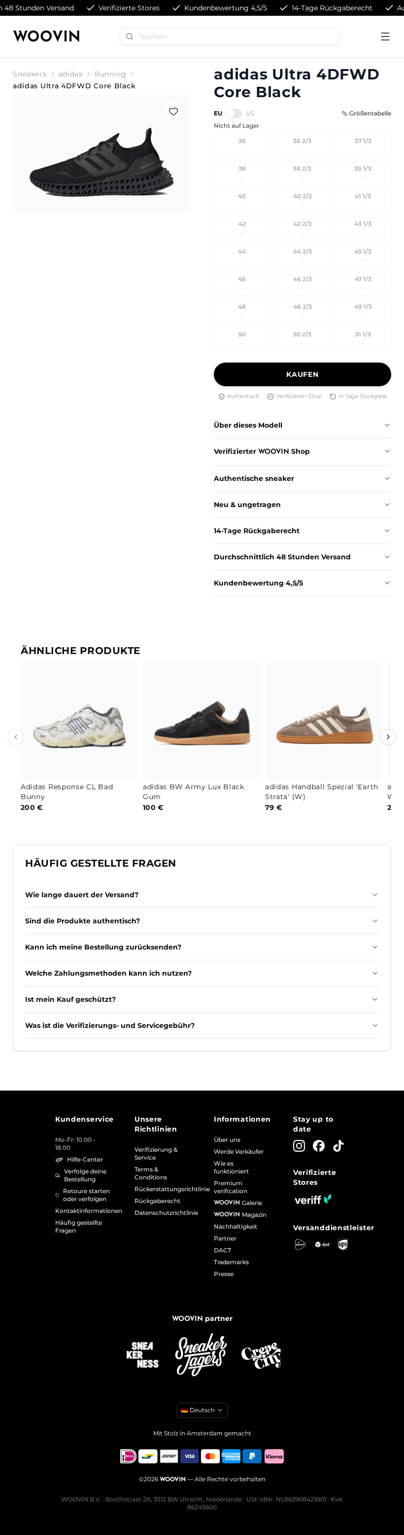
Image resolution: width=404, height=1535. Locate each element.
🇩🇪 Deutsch (198, 1410)
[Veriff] (313, 1199)
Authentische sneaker (254, 478)
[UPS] (343, 1244)
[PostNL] (300, 1244)
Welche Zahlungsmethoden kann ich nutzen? (108, 973)
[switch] (234, 113)
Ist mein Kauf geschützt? (70, 999)
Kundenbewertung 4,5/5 (258, 583)
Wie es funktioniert (231, 1167)
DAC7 (222, 1250)
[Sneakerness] (143, 1355)
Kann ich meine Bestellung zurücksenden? (103, 947)
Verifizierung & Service (156, 1153)
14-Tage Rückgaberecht (257, 530)
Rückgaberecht (157, 1201)
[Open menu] (385, 36)
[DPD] (322, 1245)
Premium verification (230, 1187)
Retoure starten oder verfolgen (86, 1195)
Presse (224, 1274)
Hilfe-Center (85, 1159)
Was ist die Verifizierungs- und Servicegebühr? (110, 1025)
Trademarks (231, 1262)
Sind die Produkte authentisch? (82, 920)
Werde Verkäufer (239, 1151)
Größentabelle (370, 113)
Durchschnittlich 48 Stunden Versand (282, 556)
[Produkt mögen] (173, 111)
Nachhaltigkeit (235, 1226)
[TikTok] (338, 1146)
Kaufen (302, 374)
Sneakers (30, 74)
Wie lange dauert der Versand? (81, 894)
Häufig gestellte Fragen (78, 1226)
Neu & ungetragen (247, 504)
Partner (225, 1238)
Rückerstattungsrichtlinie (162, 1189)
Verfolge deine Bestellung (85, 1175)
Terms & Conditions (151, 1173)
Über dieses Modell (248, 425)
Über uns (227, 1139)
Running (111, 74)
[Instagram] (299, 1146)
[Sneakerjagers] (202, 1355)
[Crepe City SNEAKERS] (261, 1356)
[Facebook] (319, 1146)
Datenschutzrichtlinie (162, 1212)
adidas (71, 74)
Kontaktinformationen (83, 1210)
